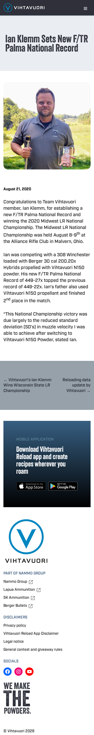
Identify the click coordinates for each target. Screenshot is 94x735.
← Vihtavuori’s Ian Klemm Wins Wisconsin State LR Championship (27, 385)
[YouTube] (29, 671)
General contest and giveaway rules (32, 649)
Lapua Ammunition (19, 590)
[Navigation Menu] (85, 8)
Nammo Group (15, 582)
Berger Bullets (15, 606)
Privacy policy (14, 625)
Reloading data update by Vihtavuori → (77, 385)
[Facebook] (7, 671)
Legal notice (13, 641)
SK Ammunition (16, 598)
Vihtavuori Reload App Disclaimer (31, 633)
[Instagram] (18, 671)
